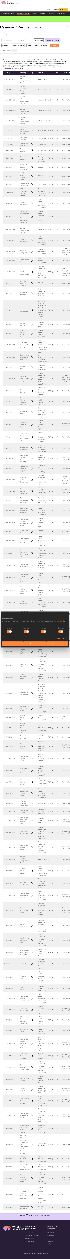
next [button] (48, 1215)
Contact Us (29, 1232)
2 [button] (29, 1215)
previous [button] (22, 1215)
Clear (54, 45)
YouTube (50, 1241)
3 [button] (31, 1215)
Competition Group (41, 45)
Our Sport (51, 13)
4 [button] (33, 1215)
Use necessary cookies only (13, 643)
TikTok (49, 1244)
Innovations (61, 13)
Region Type (39, 40)
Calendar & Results (23, 13)
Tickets (34, 13)
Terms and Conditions (32, 1235)
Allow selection (35, 643)
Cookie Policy (61, 621)
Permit (29, 45)
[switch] (26, 631)
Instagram (50, 1235)
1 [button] (27, 1215)
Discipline (5, 45)
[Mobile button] (17, 3)
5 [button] (35, 1215)
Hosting (42, 13)
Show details (60, 638)
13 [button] (42, 1215)
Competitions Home (7, 13)
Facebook (50, 1232)
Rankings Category (18, 45)
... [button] (39, 1215)
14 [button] (45, 1215)
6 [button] (37, 1215)
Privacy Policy (29, 1241)
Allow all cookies (57, 643)
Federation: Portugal (52, 40)
